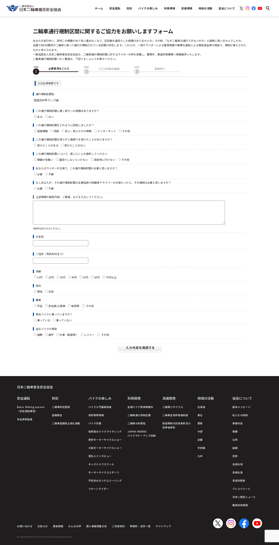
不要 (51, 174)
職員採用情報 (240, 505)
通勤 (39, 335)
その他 (127, 131)
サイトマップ (163, 526)
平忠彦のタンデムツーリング (105, 480)
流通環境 (168, 398)
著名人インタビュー (100, 456)
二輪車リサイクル (172, 407)
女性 (51, 291)
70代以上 (111, 277)
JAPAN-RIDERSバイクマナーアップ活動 (141, 433)
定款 (235, 456)
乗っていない (64, 320)
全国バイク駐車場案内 (140, 407)
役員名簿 (237, 472)
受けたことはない (75, 145)
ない (51, 117)
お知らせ (43, 526)
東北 (200, 415)
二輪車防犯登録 (61, 407)
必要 (39, 174)
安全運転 (23, 398)
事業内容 (237, 423)
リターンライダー (98, 488)
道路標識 (42, 131)
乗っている (43, 320)
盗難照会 (57, 415)
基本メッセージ (241, 407)
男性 (39, 291)
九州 (200, 456)
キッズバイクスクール (101, 464)
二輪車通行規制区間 (139, 415)
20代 (51, 277)
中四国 (201, 447)
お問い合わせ (24, 526)
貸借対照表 (238, 480)
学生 (39, 306)
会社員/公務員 (56, 306)
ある (39, 117)
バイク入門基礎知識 (100, 407)
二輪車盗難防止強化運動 (66, 423)
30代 (63, 277)
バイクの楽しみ (99, 398)
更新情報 (58, 526)
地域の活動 (206, 398)
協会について (242, 398)
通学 (51, 335)
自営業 (75, 306)
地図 (56, 131)
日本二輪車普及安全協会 (35, 386)
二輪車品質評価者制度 (175, 415)
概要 (235, 431)
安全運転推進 (24, 419)
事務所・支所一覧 (140, 526)
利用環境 (134, 398)
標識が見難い (45, 160)
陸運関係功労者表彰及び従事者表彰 (176, 425)
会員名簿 (237, 464)
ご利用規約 (118, 526)
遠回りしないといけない (73, 160)
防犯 (55, 398)
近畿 (200, 439)
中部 (200, 431)
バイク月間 (94, 423)
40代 (74, 277)
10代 (40, 277)
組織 (235, 447)
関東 (200, 423)
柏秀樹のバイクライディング (105, 431)
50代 (85, 277)
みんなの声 (74, 526)
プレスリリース (241, 488)
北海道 (201, 407)
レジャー (89, 335)
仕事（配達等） (69, 335)
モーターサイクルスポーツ (103, 472)
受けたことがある (47, 145)
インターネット (106, 131)
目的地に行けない (104, 160)
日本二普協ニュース (243, 497)
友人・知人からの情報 (78, 131)
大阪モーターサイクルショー (105, 447)
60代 (97, 277)
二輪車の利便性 (136, 423)
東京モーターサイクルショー (105, 439)
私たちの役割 (240, 415)
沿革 (235, 439)
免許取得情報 (96, 415)
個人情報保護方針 (96, 526)
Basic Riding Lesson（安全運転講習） (31, 409)
